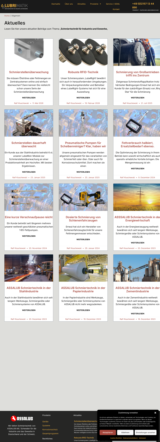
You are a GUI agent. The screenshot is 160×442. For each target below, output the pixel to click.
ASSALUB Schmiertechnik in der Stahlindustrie (29, 289)
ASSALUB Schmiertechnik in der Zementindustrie (137, 289)
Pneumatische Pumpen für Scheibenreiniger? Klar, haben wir (83, 144)
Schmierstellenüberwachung (28, 72)
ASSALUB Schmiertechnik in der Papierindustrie (83, 289)
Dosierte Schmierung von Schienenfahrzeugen (83, 218)
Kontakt (116, 9)
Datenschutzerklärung (130, 438)
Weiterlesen (28, 98)
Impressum (142, 438)
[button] (155, 413)
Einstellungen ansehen (145, 432)
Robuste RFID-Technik (83, 72)
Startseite (55, 4)
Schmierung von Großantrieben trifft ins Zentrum (137, 73)
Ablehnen (125, 432)
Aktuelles (81, 4)
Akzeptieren (108, 432)
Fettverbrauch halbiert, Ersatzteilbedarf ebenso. (137, 144)
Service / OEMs (113, 4)
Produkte (94, 4)
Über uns (69, 4)
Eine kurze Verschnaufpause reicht (29, 217)
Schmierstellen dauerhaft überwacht (28, 144)
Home (7, 16)
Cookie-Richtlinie (116, 438)
